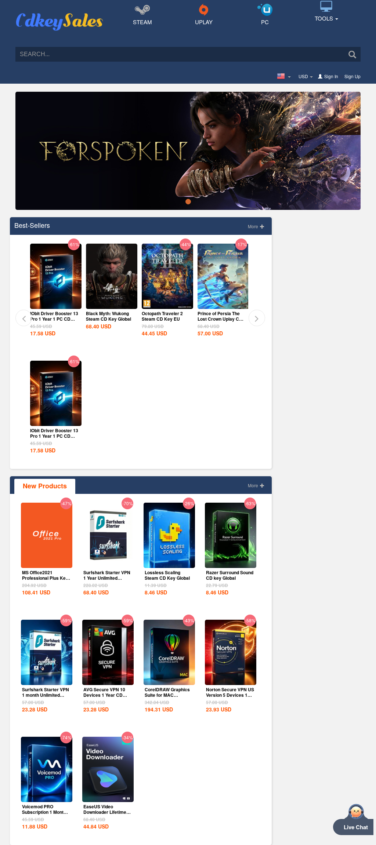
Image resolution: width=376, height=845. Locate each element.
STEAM (142, 22)
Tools (325, 18)
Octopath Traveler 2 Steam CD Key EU (162, 316)
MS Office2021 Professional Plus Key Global (45, 578)
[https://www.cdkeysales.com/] (59, 13)
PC (265, 22)
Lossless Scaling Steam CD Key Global (167, 575)
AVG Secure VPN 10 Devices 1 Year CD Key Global (104, 695)
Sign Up (352, 76)
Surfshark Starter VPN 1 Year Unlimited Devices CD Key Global (106, 580)
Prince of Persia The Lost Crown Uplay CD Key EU (220, 319)
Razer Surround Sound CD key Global (229, 575)
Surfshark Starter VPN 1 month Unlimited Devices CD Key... (45, 695)
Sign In (331, 76)
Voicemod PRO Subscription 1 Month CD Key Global (44, 812)
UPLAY (204, 22)
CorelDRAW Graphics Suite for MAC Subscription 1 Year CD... (167, 697)
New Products (45, 486)
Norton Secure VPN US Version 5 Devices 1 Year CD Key (230, 695)
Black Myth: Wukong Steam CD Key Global (108, 316)
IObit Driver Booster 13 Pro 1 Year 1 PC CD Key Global (54, 319)
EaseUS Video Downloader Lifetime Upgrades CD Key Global (104, 814)
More (253, 226)
